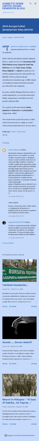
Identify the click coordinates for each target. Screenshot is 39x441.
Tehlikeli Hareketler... (15, 285)
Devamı (34, 306)
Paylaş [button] (4, 135)
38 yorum (12, 364)
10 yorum (12, 424)
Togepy (13, 132)
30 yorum (12, 306)
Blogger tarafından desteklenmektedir (20, 435)
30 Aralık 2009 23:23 (16, 216)
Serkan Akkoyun (14, 150)
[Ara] (30, 3)
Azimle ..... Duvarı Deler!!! (17, 342)
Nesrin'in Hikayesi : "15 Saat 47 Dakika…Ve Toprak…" (19, 401)
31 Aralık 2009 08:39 (16, 238)
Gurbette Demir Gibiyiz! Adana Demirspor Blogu (13, 6)
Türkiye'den (21, 132)
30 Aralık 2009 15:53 (15, 196)
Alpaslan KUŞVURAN (16, 222)
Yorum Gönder (8, 243)
